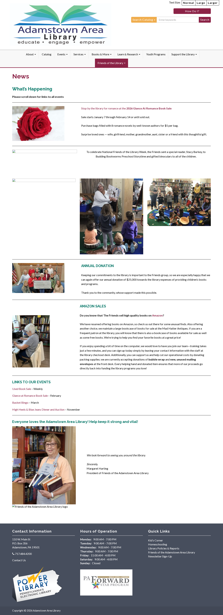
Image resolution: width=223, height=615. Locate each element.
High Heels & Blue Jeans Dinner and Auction (38, 409)
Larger (213, 2)
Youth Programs (156, 54)
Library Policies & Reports (163, 548)
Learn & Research (128, 54)
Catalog (46, 54)
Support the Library (183, 54)
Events (61, 54)
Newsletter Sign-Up (160, 556)
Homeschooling (157, 544)
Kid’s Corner (155, 540)
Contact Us (19, 560)
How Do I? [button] (192, 11)
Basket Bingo (20, 402)
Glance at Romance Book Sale (30, 395)
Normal (188, 2)
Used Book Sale (21, 388)
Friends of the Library (111, 63)
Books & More (101, 54)
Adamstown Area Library (46, 610)
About (30, 54)
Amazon (157, 315)
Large (201, 2)
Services (79, 54)
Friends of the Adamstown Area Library (171, 552)
